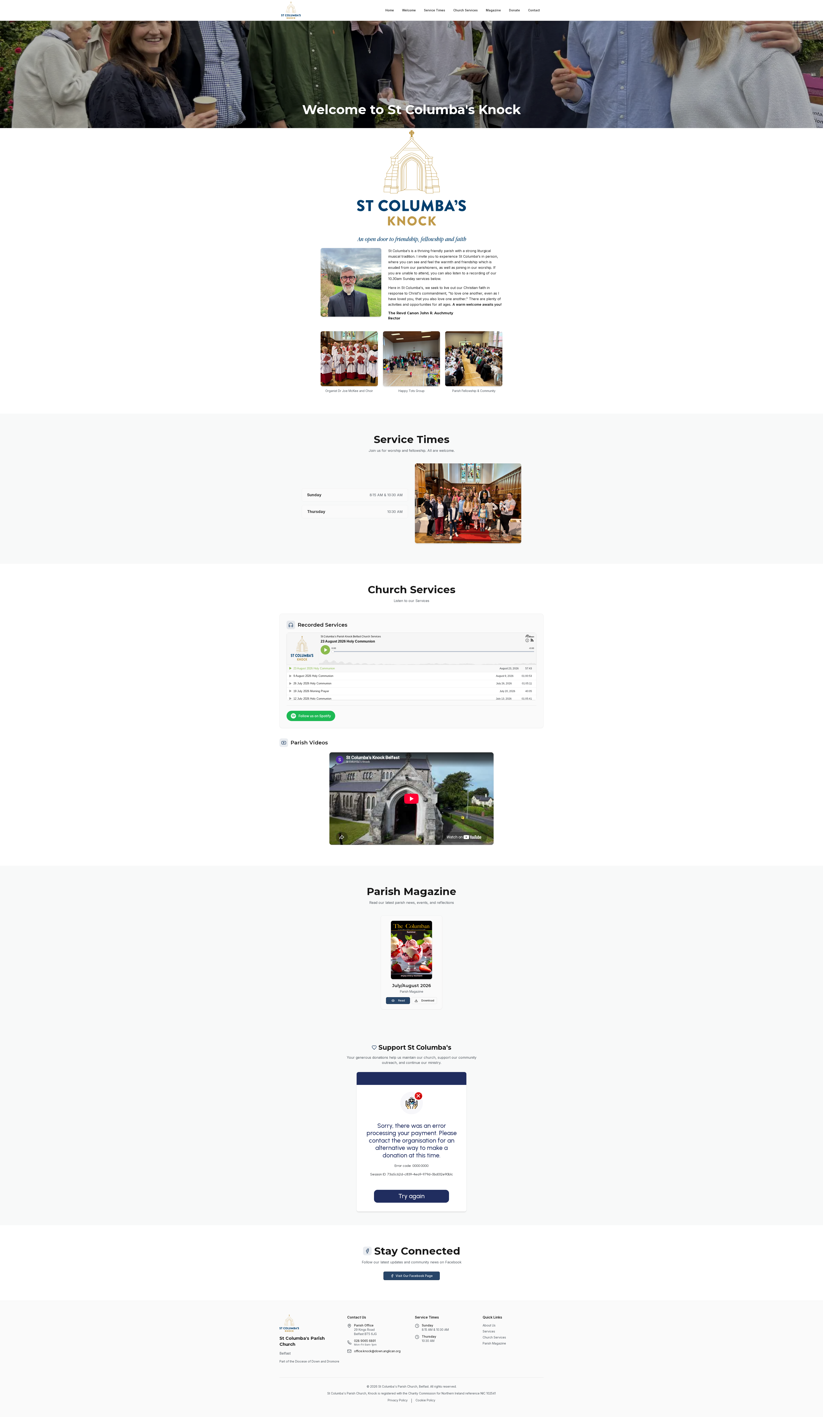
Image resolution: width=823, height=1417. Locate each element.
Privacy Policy (398, 1400)
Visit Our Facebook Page (414, 1276)
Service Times (434, 10)
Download (427, 1000)
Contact (534, 10)
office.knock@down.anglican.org (377, 1351)
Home (389, 10)
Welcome (409, 10)
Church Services (465, 10)
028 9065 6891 (365, 1341)
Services (489, 1331)
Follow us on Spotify (315, 716)
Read (401, 1000)
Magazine (493, 10)
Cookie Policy (425, 1400)
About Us (489, 1325)
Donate (514, 10)
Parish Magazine (494, 1343)
